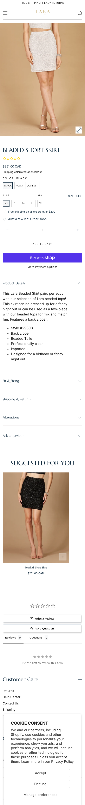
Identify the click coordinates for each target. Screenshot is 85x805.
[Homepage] (42, 13)
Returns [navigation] (8, 691)
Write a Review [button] (44, 618)
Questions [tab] (36, 637)
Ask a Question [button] (44, 628)
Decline (40, 784)
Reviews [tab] (10, 637)
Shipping (8, 171)
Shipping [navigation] (9, 709)
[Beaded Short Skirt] (36, 517)
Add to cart (42, 244)
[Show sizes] (63, 557)
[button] (5, 12)
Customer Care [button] (20, 679)
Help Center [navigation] (11, 697)
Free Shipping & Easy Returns (42, 2)
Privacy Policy (62, 761)
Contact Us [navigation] (11, 703)
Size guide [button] (75, 196)
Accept (40, 773)
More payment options (42, 266)
